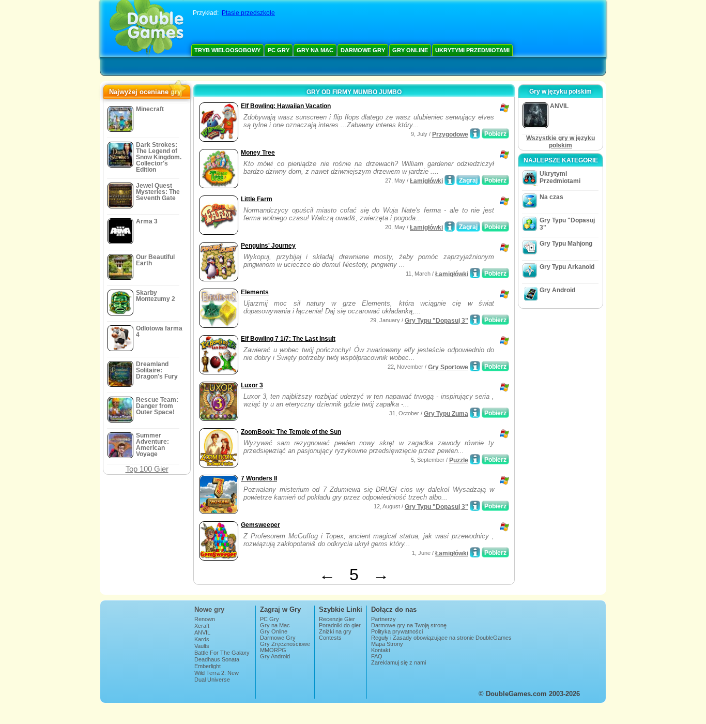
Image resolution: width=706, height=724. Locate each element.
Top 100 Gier (147, 468)
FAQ (376, 656)
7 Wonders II (259, 478)
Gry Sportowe (448, 367)
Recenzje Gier (337, 619)
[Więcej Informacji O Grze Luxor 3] (475, 413)
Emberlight (207, 666)
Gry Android (557, 290)
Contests (330, 638)
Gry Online (410, 50)
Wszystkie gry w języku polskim (560, 141)
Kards (201, 639)
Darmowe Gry (363, 50)
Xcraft (201, 626)
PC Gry (278, 50)
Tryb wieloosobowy (227, 50)
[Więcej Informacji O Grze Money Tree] (449, 180)
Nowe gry (209, 609)
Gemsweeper (260, 525)
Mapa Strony (387, 644)
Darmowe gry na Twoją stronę (409, 625)
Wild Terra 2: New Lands (216, 676)
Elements (255, 292)
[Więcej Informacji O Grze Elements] (475, 319)
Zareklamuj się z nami (398, 662)
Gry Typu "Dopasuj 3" (436, 320)
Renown (204, 619)
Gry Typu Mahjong (566, 243)
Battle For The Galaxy (222, 653)
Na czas (551, 197)
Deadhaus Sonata (216, 659)
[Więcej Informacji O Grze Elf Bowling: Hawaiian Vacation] (475, 133)
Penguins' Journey (268, 245)
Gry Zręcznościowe (285, 644)
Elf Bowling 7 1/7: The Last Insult (288, 338)
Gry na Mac (315, 50)
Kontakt (380, 650)
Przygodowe (450, 134)
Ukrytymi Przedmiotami (472, 50)
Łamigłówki (426, 181)
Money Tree (258, 152)
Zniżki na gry (335, 631)
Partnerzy (383, 619)
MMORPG (273, 650)
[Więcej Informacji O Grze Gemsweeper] (475, 552)
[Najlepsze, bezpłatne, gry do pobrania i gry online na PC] (146, 28)
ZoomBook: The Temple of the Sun (291, 431)
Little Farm (256, 199)
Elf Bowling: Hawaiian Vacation (286, 106)
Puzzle (458, 460)
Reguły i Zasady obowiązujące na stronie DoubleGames (441, 638)
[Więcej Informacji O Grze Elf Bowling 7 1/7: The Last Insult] (475, 366)
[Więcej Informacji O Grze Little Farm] (449, 226)
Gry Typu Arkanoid (567, 266)
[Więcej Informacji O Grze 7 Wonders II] (475, 506)
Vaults (201, 646)
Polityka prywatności (397, 631)
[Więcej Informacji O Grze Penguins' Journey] (475, 273)
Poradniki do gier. (340, 625)
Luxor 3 (252, 385)
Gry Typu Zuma (446, 413)
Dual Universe (212, 679)
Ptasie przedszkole (248, 13)
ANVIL (202, 632)
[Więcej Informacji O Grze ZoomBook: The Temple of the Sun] (475, 459)
